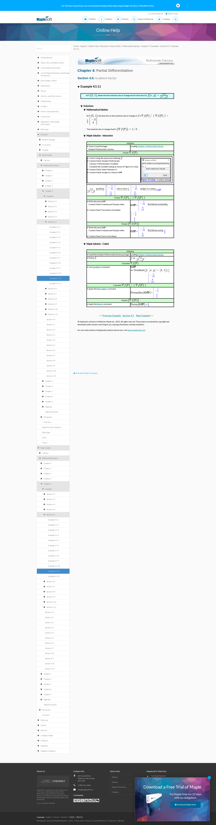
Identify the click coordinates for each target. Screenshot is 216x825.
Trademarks (112, 821)
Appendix (48, 407)
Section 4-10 (53, 309)
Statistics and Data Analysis (51, 96)
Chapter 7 (49, 391)
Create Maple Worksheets (51, 68)
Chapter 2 (49, 181)
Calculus (47, 160)
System (43, 725)
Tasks (44, 437)
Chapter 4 (49, 191)
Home (76, 46)
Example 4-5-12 (55, 283)
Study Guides (47, 155)
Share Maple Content (49, 81)
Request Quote (173, 14)
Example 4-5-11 (55, 278)
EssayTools (46, 145)
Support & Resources (119, 787)
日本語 (71, 817)
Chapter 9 (49, 402)
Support (83, 46)
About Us (41, 771)
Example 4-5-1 (55, 227)
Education (44, 134)
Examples (50, 196)
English (48, 817)
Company (115, 792)
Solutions (115, 782)
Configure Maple (47, 735)
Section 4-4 (52, 217)
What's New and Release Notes (52, 63)
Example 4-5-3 (55, 237)
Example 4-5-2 (55, 232)
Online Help (93, 46)
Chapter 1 (49, 176)
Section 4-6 (52, 289)
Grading (45, 150)
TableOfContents (51, 412)
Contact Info (78, 771)
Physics (43, 91)
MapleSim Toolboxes (48, 751)
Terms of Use (79, 821)
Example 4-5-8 (55, 263)
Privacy (88, 821)
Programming (46, 101)
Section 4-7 (52, 294)
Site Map (121, 821)
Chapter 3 (49, 186)
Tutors (44, 443)
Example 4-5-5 (55, 247)
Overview (47, 422)
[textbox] (93, 95)
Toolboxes (44, 741)
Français (56, 817)
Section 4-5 (52, 222)
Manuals (44, 730)
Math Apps (45, 129)
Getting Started (46, 58)
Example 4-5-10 (55, 273)
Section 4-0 (51, 319)
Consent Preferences (99, 821)
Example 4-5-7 (55, 258)
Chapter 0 (49, 170)
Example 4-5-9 (55, 268)
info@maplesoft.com (85, 790)
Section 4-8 (52, 299)
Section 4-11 (53, 314)
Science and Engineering (49, 111)
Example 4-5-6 (55, 253)
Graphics (44, 106)
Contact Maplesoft (156, 14)
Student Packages (48, 140)
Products (115, 777)
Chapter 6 (49, 386)
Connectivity (45, 117)
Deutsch (64, 817)
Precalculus (48, 417)
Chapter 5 (49, 381)
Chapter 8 (49, 396)
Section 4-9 (52, 304)
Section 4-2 (52, 206)
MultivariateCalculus (51, 165)
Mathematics (45, 86)
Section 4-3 (52, 211)
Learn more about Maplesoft (46, 803)
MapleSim (44, 746)
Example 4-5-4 (55, 242)
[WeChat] (97, 800)
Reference (44, 720)
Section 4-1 (52, 201)
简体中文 (79, 817)
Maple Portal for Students (51, 427)
